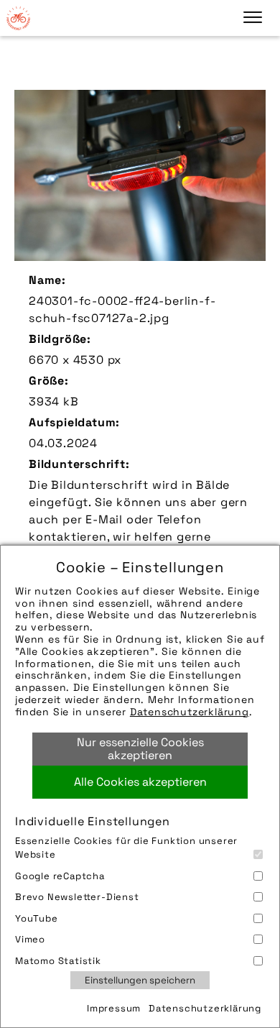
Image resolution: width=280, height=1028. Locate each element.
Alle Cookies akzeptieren (140, 781)
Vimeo (30, 939)
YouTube (36, 918)
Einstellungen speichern (140, 980)
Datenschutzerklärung (189, 711)
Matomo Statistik (58, 961)
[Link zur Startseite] (18, 18)
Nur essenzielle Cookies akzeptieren (140, 749)
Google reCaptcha (60, 876)
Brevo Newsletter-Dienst (77, 897)
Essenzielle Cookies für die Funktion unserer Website (126, 848)
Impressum (114, 1008)
